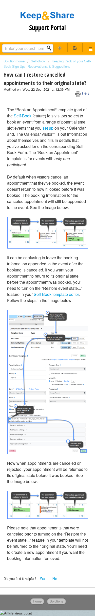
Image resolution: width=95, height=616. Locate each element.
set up (48, 128)
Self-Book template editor (56, 294)
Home (37, 601)
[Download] (38, 311)
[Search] (50, 48)
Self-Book (38, 61)
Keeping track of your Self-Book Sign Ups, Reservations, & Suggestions (47, 64)
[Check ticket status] (74, 47)
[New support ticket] (60, 47)
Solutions (56, 601)
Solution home (15, 61)
